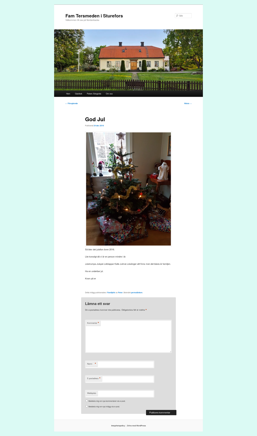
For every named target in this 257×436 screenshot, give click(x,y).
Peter (120, 292)
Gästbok (78, 93)
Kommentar (93, 323)
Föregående (71, 103)
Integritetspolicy (118, 425)
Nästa (188, 103)
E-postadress (94, 378)
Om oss (109, 93)
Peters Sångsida (94, 93)
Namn (91, 363)
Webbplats (91, 393)
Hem (68, 93)
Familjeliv (111, 292)
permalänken (136, 292)
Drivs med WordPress (136, 425)
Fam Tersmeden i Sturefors (94, 15)
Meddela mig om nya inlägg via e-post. (104, 406)
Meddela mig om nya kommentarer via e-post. (106, 401)
